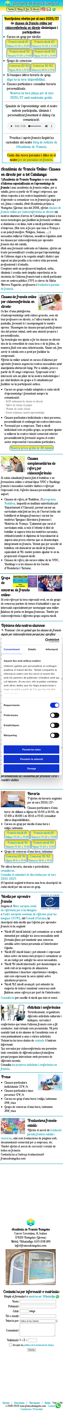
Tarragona (34, 1402)
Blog (20, 9)
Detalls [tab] (32, 649)
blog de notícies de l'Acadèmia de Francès (36, 144)
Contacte (52, 1405)
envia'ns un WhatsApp (41, 1296)
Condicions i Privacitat (31, 1409)
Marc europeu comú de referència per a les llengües (19, 908)
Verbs (11, 9)
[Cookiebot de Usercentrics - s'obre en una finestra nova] (45, 640)
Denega (31, 768)
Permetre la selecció (31, 759)
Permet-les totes (31, 749)
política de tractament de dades (38, 1345)
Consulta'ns (8, 998)
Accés (36, 9)
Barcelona (19, 1402)
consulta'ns (7, 870)
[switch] (54, 715)
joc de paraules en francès (35, 159)
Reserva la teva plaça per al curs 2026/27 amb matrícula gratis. (31, 95)
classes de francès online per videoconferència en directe (31, 210)
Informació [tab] (52, 649)
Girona (5, 1402)
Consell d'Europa (36, 918)
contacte (39, 1040)
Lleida (47, 1402)
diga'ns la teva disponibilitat (26, 79)
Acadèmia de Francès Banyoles (35, 2)
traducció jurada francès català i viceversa (31, 1134)
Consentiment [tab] (12, 649)
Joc (28, 9)
